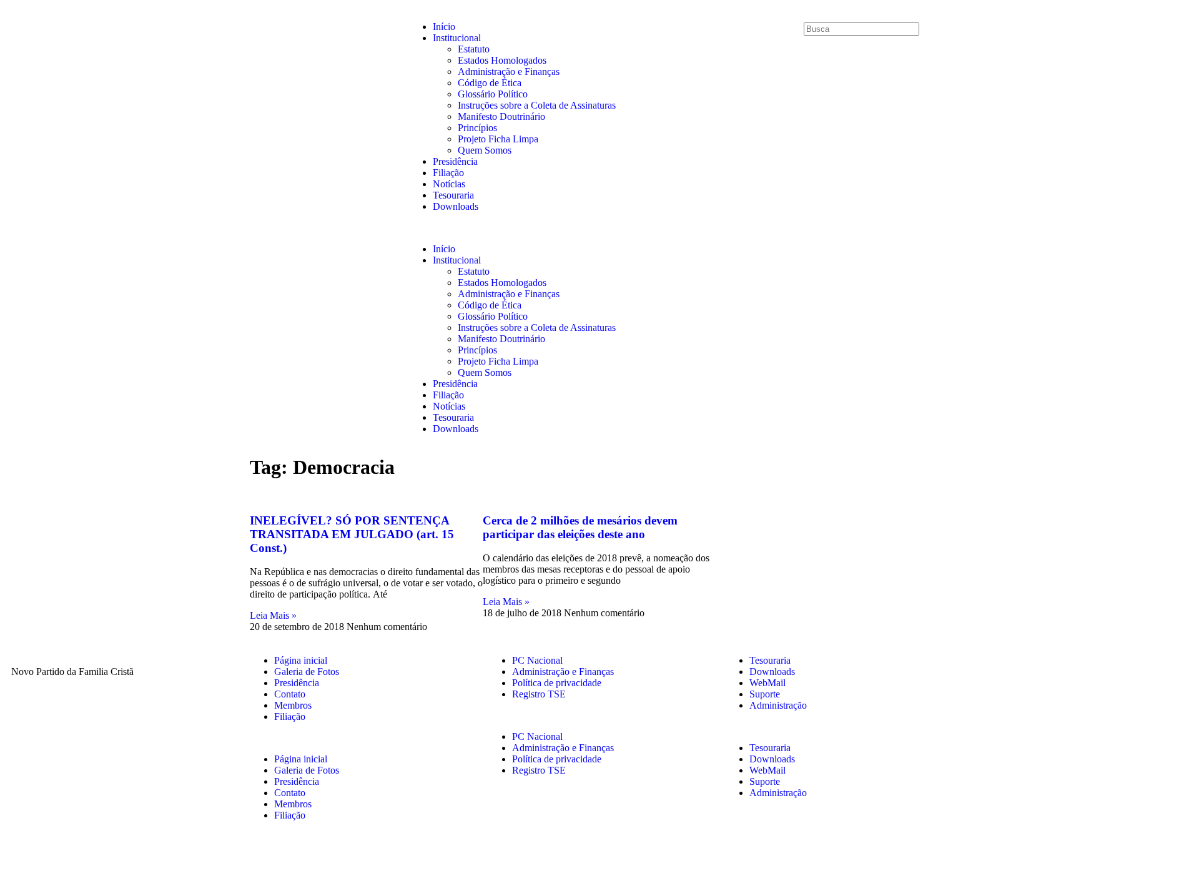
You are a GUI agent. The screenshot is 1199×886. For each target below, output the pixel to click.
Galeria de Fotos (306, 671)
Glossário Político (493, 94)
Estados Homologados (502, 60)
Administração (778, 705)
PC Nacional (537, 660)
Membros (293, 705)
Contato (289, 694)
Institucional (457, 37)
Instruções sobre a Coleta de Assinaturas (537, 105)
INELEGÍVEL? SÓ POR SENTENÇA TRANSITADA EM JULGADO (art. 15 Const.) (352, 534)
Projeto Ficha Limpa (498, 139)
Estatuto (474, 49)
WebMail (767, 682)
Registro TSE (539, 694)
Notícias (449, 184)
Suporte (764, 694)
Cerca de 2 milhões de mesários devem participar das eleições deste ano (580, 527)
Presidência (455, 161)
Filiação (448, 172)
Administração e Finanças (509, 71)
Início (444, 26)
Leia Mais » (273, 615)
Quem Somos (484, 150)
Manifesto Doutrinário (501, 116)
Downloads (455, 206)
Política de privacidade (556, 682)
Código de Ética (489, 82)
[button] (600, 228)
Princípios (477, 127)
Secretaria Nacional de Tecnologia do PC (764, 859)
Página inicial (300, 660)
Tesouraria (453, 195)
